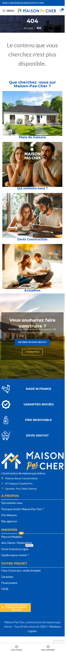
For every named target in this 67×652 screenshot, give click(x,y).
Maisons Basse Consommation (21, 478)
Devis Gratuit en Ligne (17, 548)
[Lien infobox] (32, 389)
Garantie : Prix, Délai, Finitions (21, 488)
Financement (9, 582)
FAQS (4, 589)
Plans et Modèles (12, 536)
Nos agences (9, 521)
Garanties (7, 576)
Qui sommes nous (11, 502)
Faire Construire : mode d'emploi (21, 570)
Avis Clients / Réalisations (16, 542)
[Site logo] (36, 10)
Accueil (28, 28)
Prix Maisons (9, 515)
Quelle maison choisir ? (15, 555)
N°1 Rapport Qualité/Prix (19, 483)
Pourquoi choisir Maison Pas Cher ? (22, 509)
